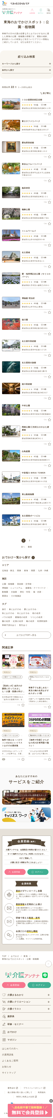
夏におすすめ (30, 609)
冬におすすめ (23, 613)
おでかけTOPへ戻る (27, 635)
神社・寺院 (25, 592)
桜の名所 (36, 613)
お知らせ (6, 1066)
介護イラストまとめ (10, 735)
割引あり (23, 625)
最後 (30, 547)
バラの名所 (7, 617)
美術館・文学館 (24, 584)
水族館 (14, 592)
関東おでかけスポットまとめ (39, 678)
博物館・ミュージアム (12, 588)
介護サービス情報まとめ (12, 677)
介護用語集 (8, 1054)
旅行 (4, 609)
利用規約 (42, 1092)
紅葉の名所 (18, 621)
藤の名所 (6, 621)
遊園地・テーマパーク (35, 588)
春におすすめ (15, 609)
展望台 (5, 596)
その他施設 (16, 596)
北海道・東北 (8, 570)
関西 (33, 570)
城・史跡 (37, 592)
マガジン (12, 1040)
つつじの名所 (36, 617)
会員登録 (32, 13)
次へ (23, 547)
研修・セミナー (15, 1024)
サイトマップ (9, 1073)
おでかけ (12, 1032)
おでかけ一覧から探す (16, 557)
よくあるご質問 (10, 1060)
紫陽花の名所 (21, 617)
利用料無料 (42, 621)
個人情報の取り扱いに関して (20, 1092)
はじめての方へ (10, 1048)
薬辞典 (10, 1016)
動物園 (5, 592)
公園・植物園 (8, 584)
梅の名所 (30, 621)
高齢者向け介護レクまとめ (39, 735)
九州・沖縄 (43, 570)
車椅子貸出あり (9, 625)
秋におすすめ (8, 613)
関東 (19, 570)
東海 (26, 570)
